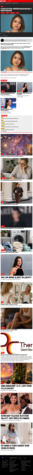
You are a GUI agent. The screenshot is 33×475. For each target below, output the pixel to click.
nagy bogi (3, 12)
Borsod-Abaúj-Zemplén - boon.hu (14, 464)
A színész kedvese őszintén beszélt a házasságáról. (11, 420)
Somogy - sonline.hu (24, 464)
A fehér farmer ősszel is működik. (7, 450)
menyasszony (12, 12)
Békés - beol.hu (12, 463)
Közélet (20, 457)
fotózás (7, 12)
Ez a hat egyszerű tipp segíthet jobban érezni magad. (11, 305)
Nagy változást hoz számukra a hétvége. (9, 390)
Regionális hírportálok (13, 457)
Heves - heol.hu (12, 471)
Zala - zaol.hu (23, 470)
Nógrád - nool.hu (23, 463)
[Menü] (31, 1)
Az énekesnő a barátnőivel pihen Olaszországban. (23, 96)
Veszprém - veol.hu (23, 469)
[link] (3, 91)
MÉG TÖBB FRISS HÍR (4, 131)
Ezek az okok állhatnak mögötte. (7, 331)
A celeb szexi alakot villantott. (6, 95)
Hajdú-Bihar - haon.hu (13, 470)
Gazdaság (24, 457)
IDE (5, 77)
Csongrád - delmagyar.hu (13, 465)
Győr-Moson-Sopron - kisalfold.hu (14, 469)
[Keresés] (29, 1)
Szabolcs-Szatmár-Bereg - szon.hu (26, 465)
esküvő (17, 12)
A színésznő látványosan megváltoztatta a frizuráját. (6, 112)
